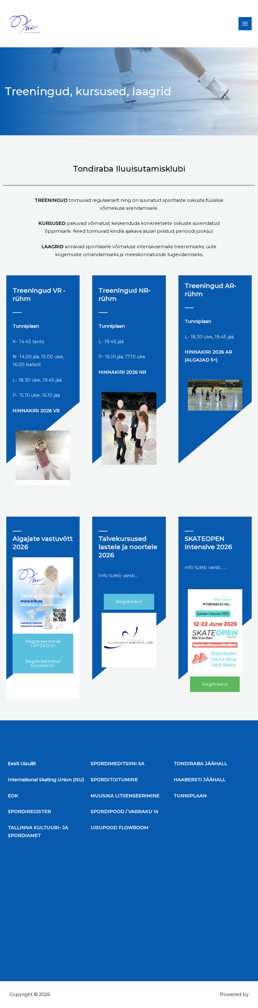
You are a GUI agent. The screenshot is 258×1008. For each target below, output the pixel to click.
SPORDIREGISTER (29, 811)
